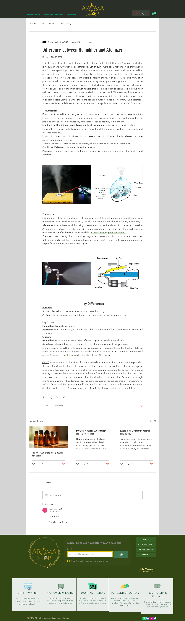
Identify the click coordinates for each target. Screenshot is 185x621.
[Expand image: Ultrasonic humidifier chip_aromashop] (66, 184)
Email (70, 549)
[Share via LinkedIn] (57, 397)
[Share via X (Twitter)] (50, 397)
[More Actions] (141, 510)
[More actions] (141, 42)
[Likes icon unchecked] (50, 522)
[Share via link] (63, 397)
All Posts (33, 23)
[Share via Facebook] (43, 397)
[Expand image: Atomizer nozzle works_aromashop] (88, 253)
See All (153, 421)
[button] (154, 13)
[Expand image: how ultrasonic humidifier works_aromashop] (118, 184)
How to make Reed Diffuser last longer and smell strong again (91, 432)
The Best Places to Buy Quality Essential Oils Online (47, 454)
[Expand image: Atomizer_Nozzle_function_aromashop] (139, 253)
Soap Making (65, 23)
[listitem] (28, 594)
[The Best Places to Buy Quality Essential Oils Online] (48, 437)
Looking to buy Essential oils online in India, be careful (135, 432)
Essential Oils (48, 23)
